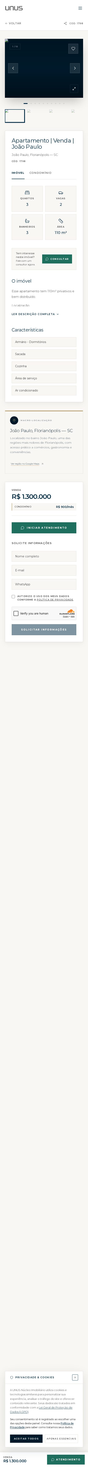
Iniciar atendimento (47, 527)
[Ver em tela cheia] (74, 89)
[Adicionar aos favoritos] (73, 49)
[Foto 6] (47, 103)
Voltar (15, 23)
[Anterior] (13, 68)
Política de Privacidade (55, 599)
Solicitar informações (44, 629)
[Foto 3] (35, 103)
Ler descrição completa (33, 314)
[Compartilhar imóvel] (65, 23)
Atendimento (68, 1459)
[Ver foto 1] (15, 115)
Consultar (59, 259)
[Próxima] (75, 68)
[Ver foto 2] (36, 115)
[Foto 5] (43, 103)
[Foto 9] (59, 103)
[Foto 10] (63, 103)
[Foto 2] (31, 103)
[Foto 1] (25, 103)
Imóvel (18, 172)
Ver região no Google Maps (25, 463)
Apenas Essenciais (61, 1438)
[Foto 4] (39, 103)
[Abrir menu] (80, 8)
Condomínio (40, 172)
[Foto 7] (51, 103)
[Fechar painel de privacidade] (75, 1377)
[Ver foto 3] (59, 115)
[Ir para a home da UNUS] (14, 8)
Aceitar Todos (26, 1438)
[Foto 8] (55, 103)
